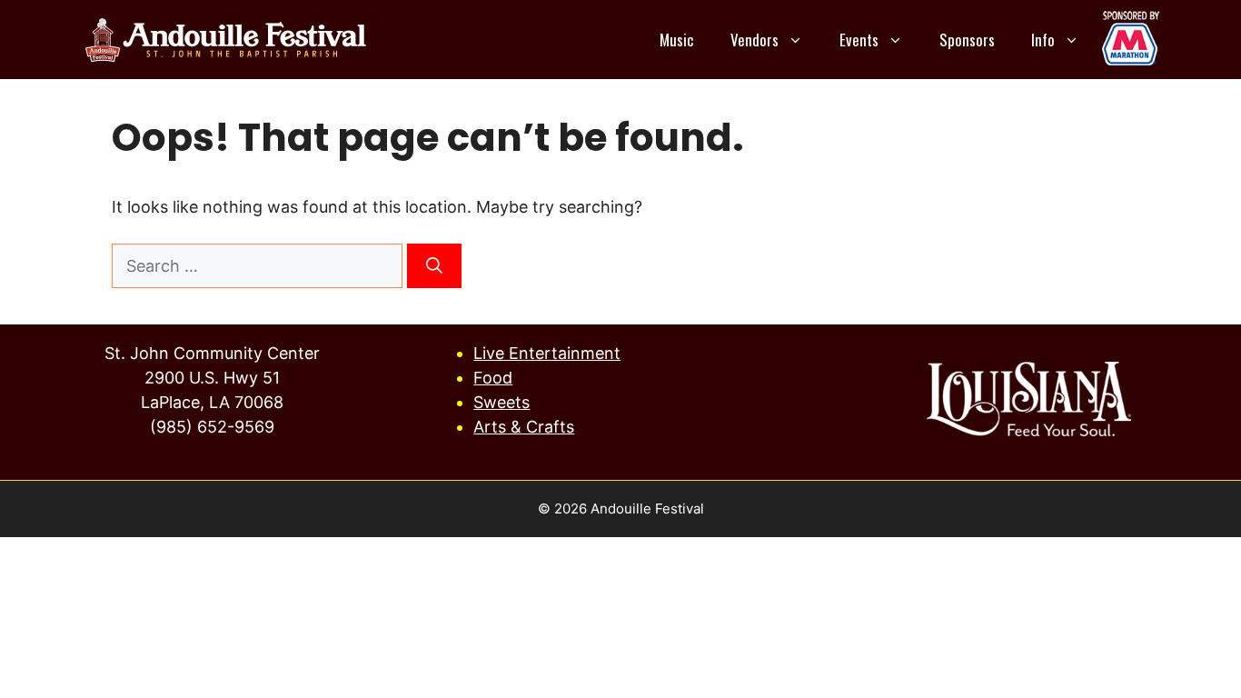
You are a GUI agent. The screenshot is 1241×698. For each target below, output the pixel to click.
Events (859, 39)
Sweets (501, 402)
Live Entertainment (546, 353)
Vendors (754, 39)
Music (677, 39)
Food (492, 377)
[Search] (434, 266)
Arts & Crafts (523, 426)
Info (1043, 39)
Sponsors (967, 39)
